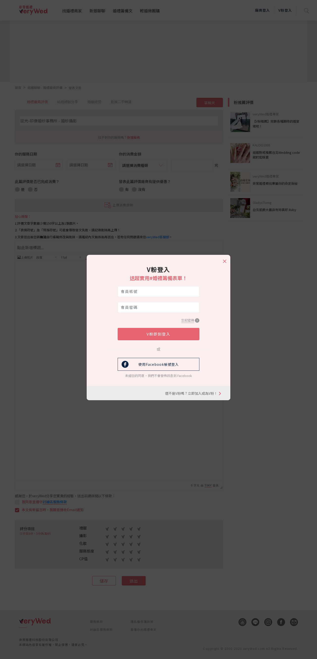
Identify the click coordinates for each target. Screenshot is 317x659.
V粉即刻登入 (158, 334)
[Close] (224, 259)
